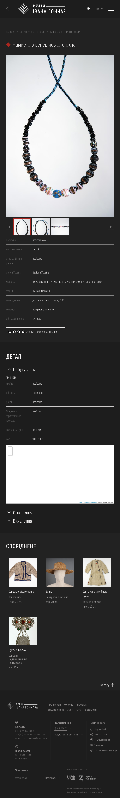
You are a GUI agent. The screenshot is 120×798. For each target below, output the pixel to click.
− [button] (10, 453)
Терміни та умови (96, 792)
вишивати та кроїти (60, 709)
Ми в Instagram (101, 734)
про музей (54, 704)
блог (79, 709)
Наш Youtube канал (102, 740)
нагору (104, 685)
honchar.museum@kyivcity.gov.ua (34, 738)
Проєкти (82, 704)
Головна (10, 32)
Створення (22, 512)
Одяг (42, 32)
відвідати (91, 709)
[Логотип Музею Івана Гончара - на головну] (41, 8)
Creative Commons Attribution (41, 331)
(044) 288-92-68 (25, 734)
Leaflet (80, 502)
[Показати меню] (111, 9)
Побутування (24, 369)
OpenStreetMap (91, 502)
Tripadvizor (99, 745)
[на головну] (22, 706)
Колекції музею (26, 32)
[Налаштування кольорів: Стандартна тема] (88, 9)
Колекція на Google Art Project (107, 750)
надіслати (51, 778)
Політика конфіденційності (77, 792)
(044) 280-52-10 (38, 734)
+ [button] (10, 449)
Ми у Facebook (100, 729)
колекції (69, 704)
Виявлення (22, 520)
